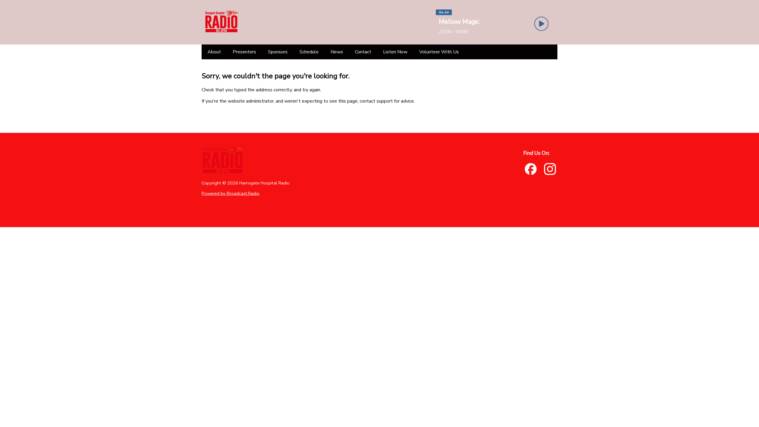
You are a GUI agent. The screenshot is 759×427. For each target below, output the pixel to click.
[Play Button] (541, 24)
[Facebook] (530, 169)
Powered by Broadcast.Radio (230, 193)
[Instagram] (550, 169)
